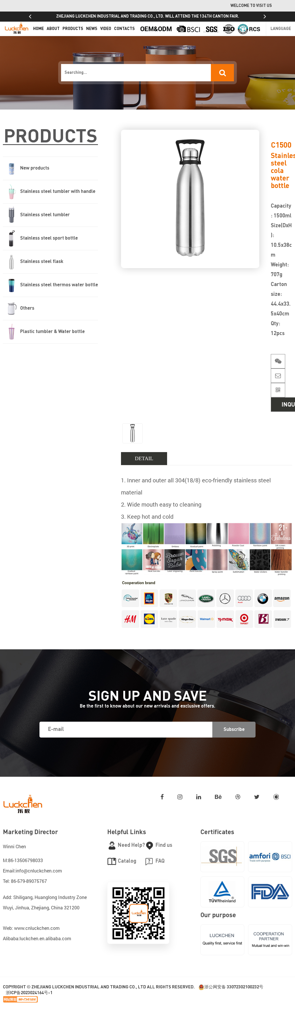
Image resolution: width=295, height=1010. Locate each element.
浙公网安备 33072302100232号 (233, 987)
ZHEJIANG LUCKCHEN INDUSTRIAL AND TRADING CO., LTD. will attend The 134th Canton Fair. (147, 16)
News (91, 29)
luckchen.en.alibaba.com (45, 938)
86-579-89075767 (29, 881)
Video (105, 29)
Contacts (124, 29)
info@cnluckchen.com (39, 871)
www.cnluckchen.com (37, 928)
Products (73, 29)
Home (38, 29)
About (53, 29)
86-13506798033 (25, 860)
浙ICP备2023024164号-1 (29, 993)
